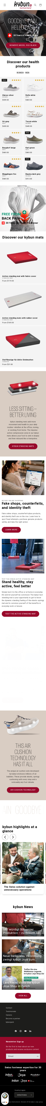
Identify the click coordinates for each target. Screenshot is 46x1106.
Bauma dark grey (33, 174)
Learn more (11, 530)
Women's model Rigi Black (23, 45)
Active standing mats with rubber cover (20, 318)
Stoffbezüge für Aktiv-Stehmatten (17, 360)
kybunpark (10, 1022)
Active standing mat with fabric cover (19, 276)
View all (23, 996)
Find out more (12, 700)
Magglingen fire (9, 174)
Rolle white (30, 95)
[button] (4, 5)
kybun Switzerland (14, 1102)
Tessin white (31, 122)
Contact (9, 1008)
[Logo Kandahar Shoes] (35, 1075)
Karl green (30, 148)
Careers (9, 1015)
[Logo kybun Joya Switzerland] (23, 1080)
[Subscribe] (37, 1056)
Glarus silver (8, 95)
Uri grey (5, 122)
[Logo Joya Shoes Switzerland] (21, 1075)
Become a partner (13, 1019)
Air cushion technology (23, 790)
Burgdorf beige (9, 148)
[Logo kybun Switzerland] (9, 1075)
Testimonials (11, 1011)
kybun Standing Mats (23, 446)
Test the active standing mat (20, 614)
